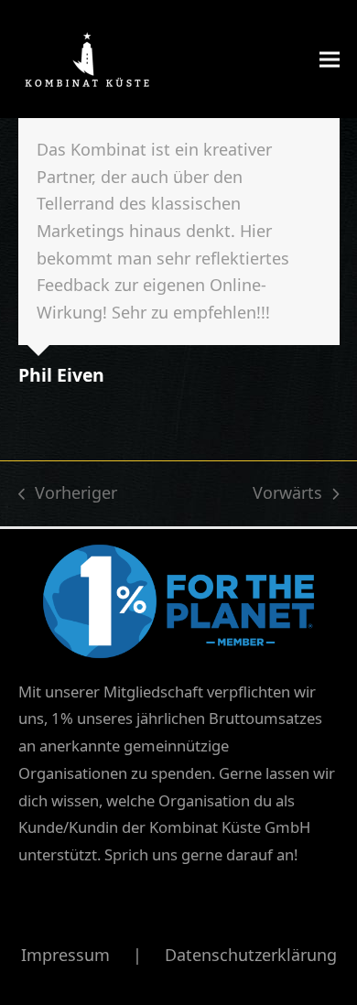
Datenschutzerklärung (251, 955)
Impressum (65, 955)
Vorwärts (287, 494)
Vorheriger (67, 494)
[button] (329, 59)
